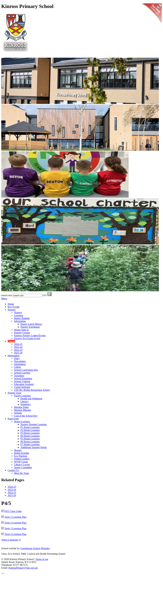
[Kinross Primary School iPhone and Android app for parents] (151, 24)
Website (18, 413)
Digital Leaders (21, 458)
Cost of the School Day (26, 415)
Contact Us (13, 470)
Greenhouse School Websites (35, 548)
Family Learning (22, 395)
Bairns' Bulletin (22, 318)
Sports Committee (23, 467)
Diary (17, 358)
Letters (17, 367)
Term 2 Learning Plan (15, 522)
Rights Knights (21, 453)
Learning (18, 315)
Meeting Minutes (22, 410)
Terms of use (41, 559)
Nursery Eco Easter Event (27, 338)
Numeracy (25, 404)
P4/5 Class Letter (13, 511)
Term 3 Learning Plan (15, 528)
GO (44, 295)
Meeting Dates (21, 407)
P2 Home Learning (30, 430)
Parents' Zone (14, 392)
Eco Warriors (20, 456)
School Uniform (22, 381)
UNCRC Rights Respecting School (32, 390)
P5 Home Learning (30, 438)
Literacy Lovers (22, 464)
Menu (4, 298)
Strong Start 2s (21, 329)
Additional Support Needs (33, 447)
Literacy (24, 401)
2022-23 (18, 349)
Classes (11, 341)
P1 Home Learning (30, 427)
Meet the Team (21, 473)
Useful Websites (22, 387)
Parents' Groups (22, 332)
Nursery (12, 309)
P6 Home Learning (30, 441)
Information (20, 321)
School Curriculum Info (26, 370)
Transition (19, 375)
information (20, 364)
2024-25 (18, 344)
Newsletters (20, 361)
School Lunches (22, 372)
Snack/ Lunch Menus (31, 324)
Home (11, 304)
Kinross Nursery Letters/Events (30, 335)
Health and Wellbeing (31, 398)
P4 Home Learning (30, 436)
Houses (17, 450)
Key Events (13, 306)
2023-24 (18, 347)
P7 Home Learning (30, 444)
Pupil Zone (13, 418)
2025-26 (18, 352)
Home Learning (22, 421)
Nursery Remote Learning (33, 424)
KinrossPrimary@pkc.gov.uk (23, 567)
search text (6, 295)
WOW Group (21, 461)
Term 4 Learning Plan (15, 534)
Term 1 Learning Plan (15, 517)
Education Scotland (24, 384)
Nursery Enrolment (30, 327)
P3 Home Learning (30, 433)
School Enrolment (23, 378)
